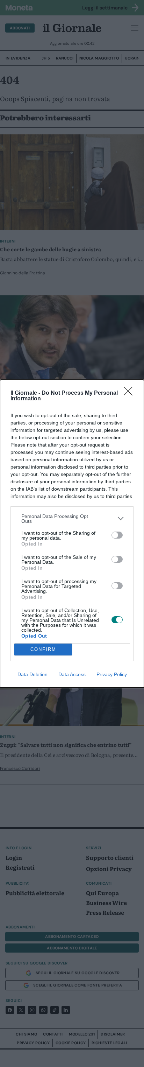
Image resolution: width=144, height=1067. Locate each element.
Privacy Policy (111, 674)
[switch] (117, 535)
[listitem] (72, 519)
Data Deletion (32, 674)
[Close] (130, 393)
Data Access (72, 674)
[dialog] (72, 534)
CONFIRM (43, 649)
